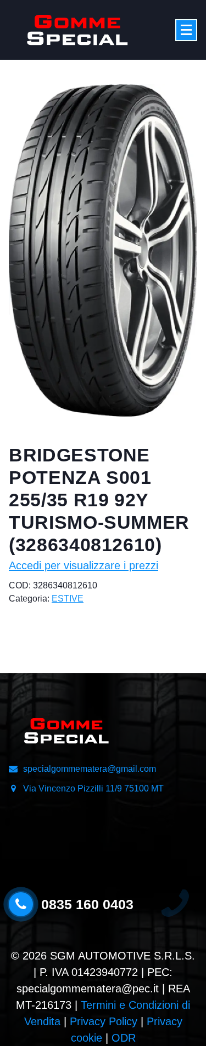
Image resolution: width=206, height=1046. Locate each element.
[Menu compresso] (186, 30)
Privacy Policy (103, 1021)
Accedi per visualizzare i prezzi (83, 565)
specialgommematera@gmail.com (89, 768)
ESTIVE (67, 598)
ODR (124, 1038)
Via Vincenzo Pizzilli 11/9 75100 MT (93, 788)
